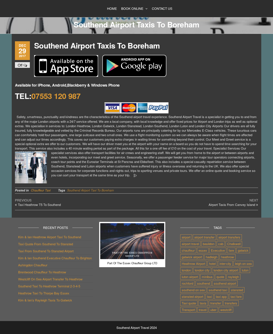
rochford (187, 283)
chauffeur (188, 250)
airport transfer (204, 237)
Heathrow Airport (193, 263)
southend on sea (193, 290)
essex (203, 250)
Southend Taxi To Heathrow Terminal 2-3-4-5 (49, 286)
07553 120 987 (56, 95)
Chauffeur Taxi (41, 190)
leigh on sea (243, 263)
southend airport (225, 283)
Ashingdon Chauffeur (32, 265)
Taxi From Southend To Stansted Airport (46, 251)
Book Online (132, 8)
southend (203, 283)
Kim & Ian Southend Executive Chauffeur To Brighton (55, 258)
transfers (231, 303)
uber (213, 309)
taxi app (221, 296)
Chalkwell (234, 243)
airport (186, 237)
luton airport (190, 276)
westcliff (226, 309)
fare (231, 250)
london (186, 270)
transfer (215, 303)
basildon (208, 243)
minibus (207, 276)
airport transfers (229, 237)
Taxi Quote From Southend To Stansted (45, 244)
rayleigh (233, 276)
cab (220, 243)
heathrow (227, 257)
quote (220, 276)
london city (202, 270)
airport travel (190, 243)
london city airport (225, 270)
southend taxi (218, 290)
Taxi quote (189, 303)
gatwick (243, 250)
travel (202, 309)
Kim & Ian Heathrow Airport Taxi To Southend (49, 237)
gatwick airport (192, 257)
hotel (212, 263)
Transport (188, 309)
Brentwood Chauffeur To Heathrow (42, 272)
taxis (203, 303)
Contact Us (162, 8)
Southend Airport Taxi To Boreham (90, 190)
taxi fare (236, 296)
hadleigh (211, 257)
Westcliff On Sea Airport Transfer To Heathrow (50, 279)
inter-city (225, 263)
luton (245, 270)
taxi (209, 296)
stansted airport (192, 296)
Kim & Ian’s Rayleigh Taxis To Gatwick (45, 300)
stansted (237, 290)
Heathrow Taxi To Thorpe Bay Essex (43, 293)
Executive (218, 250)
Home (112, 8)
